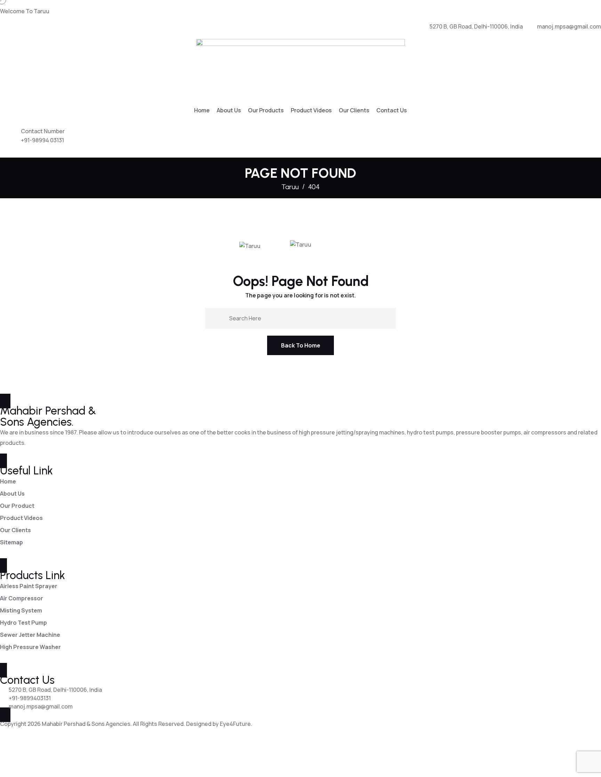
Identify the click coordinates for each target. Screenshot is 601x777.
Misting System (21, 610)
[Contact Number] (8, 138)
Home (202, 110)
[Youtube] (45, 754)
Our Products (266, 110)
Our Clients (354, 110)
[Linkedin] (27, 754)
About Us (229, 110)
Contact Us (391, 110)
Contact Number (43, 131)
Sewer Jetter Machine (30, 635)
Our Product (17, 506)
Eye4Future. (236, 724)
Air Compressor (21, 598)
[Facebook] (8, 754)
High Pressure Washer (30, 647)
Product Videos (311, 110)
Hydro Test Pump (23, 622)
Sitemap (11, 542)
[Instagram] (64, 754)
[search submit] (221, 317)
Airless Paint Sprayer (28, 586)
